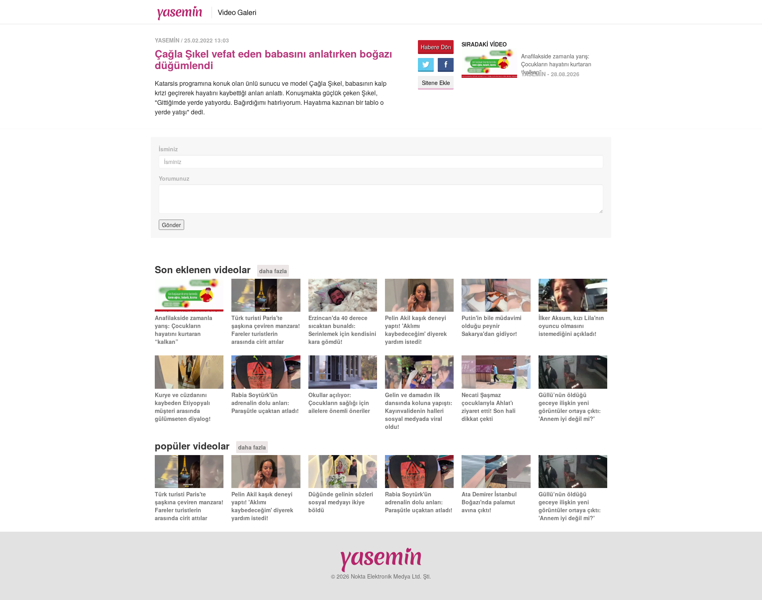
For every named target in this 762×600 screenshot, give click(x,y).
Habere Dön (436, 47)
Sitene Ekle (436, 83)
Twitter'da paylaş (426, 65)
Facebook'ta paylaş (446, 65)
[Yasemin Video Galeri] (232, 11)
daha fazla (273, 271)
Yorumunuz (174, 178)
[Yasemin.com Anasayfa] (177, 11)
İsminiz (168, 149)
